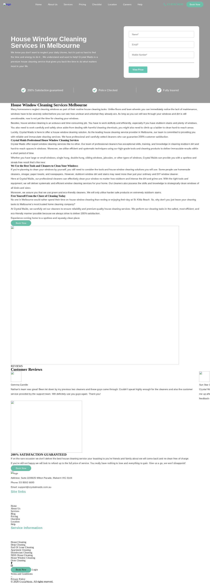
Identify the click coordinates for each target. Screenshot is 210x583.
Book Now (195, 4)
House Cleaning (18, 542)
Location (112, 4)
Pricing (82, 4)
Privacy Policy (18, 579)
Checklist (97, 4)
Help (140, 4)
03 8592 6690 (26, 482)
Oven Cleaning (18, 560)
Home (38, 4)
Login (35, 569)
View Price (138, 69)
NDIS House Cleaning (22, 555)
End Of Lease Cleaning (22, 547)
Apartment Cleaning (21, 550)
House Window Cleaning (23, 558)
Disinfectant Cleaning (21, 552)
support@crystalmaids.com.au (34, 487)
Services (68, 4)
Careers (127, 4)
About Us (52, 4)
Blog (13, 514)
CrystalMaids (25, 582)
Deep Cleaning (18, 545)
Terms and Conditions (21, 574)
